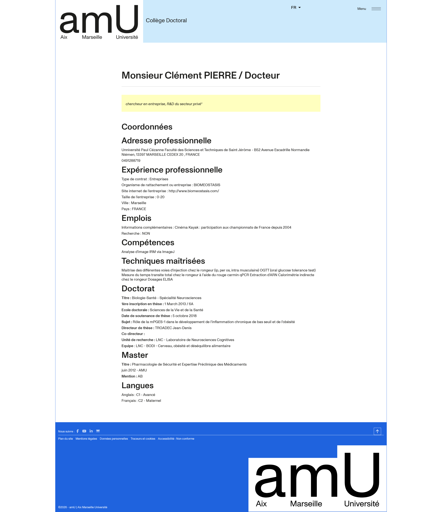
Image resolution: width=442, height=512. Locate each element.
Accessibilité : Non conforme (176, 439)
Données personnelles (114, 439)
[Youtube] (84, 431)
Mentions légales (86, 439)
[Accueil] (99, 21)
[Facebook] (77, 431)
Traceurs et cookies (143, 439)
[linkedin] (91, 431)
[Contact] (98, 431)
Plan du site (65, 439)
